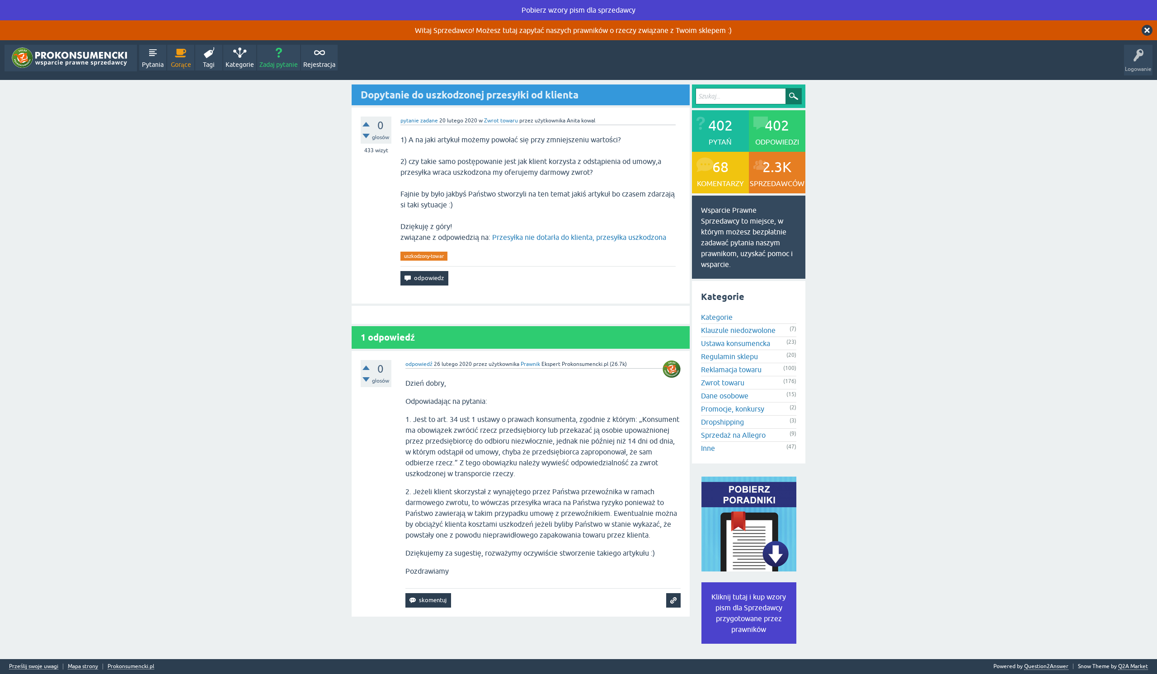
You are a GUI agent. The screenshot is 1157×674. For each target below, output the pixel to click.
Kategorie (240, 64)
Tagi (209, 64)
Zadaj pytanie (278, 64)
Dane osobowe (724, 396)
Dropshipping (722, 422)
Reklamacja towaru (731, 369)
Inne (708, 448)
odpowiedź (419, 364)
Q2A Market (1133, 666)
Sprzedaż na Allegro (733, 435)
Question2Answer (1046, 666)
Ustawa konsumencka (735, 343)
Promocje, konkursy (732, 409)
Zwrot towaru (501, 120)
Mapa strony (83, 666)
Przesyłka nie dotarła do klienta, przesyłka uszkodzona (579, 237)
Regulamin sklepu (729, 356)
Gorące (181, 64)
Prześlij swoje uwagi (33, 666)
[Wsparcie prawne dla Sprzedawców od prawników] (71, 58)
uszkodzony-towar (424, 256)
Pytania (153, 64)
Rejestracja (319, 64)
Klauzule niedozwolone (738, 330)
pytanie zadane (419, 120)
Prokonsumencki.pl (131, 666)
